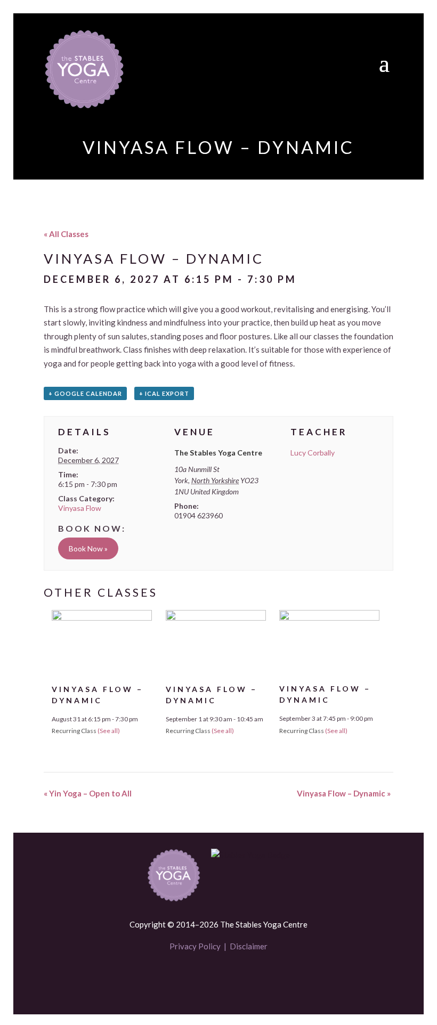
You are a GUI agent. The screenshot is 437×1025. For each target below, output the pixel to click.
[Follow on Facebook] (200, 978)
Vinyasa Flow (79, 507)
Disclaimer (249, 946)
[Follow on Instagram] (237, 978)
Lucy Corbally (312, 452)
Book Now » (88, 548)
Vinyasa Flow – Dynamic (344, 793)
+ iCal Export (164, 393)
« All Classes (66, 234)
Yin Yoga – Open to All (88, 793)
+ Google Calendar (85, 393)
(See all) (109, 731)
